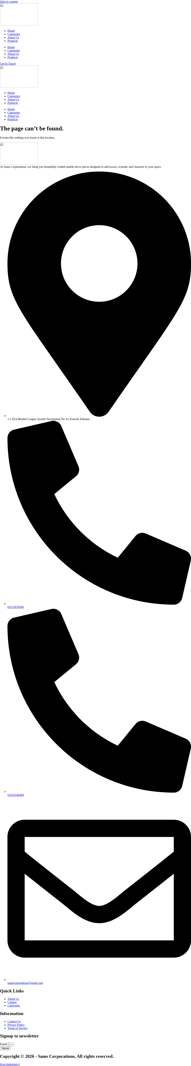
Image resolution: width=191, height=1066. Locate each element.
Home (11, 30)
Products (12, 40)
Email (4, 1044)
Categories (13, 34)
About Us (13, 37)
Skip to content (9, 1)
